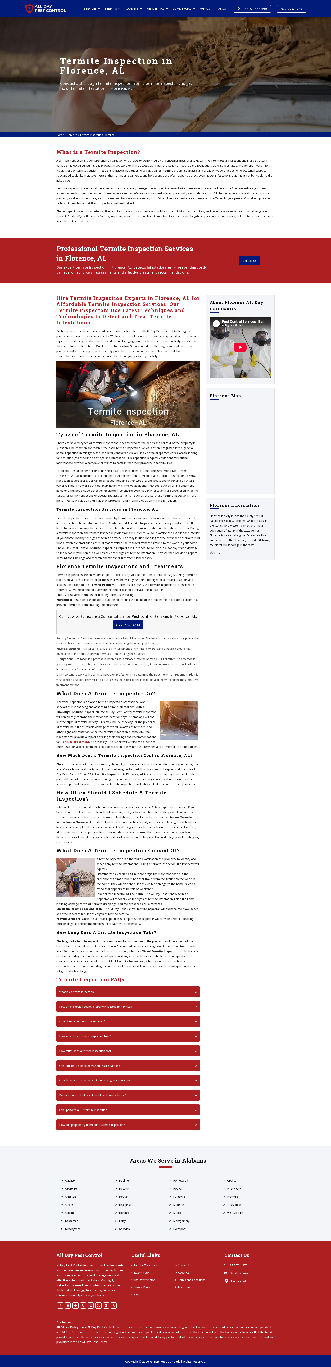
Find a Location (254, 9)
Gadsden (124, 1229)
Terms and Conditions (191, 1280)
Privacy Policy (142, 1287)
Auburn (69, 1213)
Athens (69, 1205)
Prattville (232, 1196)
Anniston (70, 1196)
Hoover (177, 1188)
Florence (71, 135)
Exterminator (142, 1272)
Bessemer (71, 1221)
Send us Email (239, 1273)
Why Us (204, 8)
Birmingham (72, 1229)
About (223, 8)
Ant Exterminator (144, 1280)
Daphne (124, 1180)
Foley (122, 1221)
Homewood (180, 1180)
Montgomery (181, 1221)
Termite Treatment (75, 742)
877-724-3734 (291, 9)
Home (60, 135)
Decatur (124, 1188)
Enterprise (125, 1205)
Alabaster (71, 1180)
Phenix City (234, 1188)
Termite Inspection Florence (97, 135)
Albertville (71, 1188)
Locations (184, 1287)
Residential (155, 8)
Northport (179, 1229)
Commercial (182, 8)
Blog (136, 1294)
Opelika (231, 1180)
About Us (183, 1272)
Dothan (123, 1196)
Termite (111, 8)
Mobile (177, 1213)
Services (90, 8)
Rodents (131, 8)
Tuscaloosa (234, 1205)
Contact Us (249, 261)
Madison (178, 1205)
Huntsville (179, 1196)
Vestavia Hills (235, 1213)
